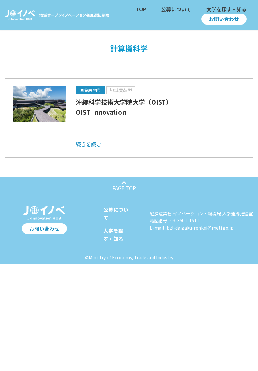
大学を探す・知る (113, 234)
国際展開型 (90, 90)
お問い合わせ (44, 228)
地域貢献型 (121, 90)
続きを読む (88, 144)
